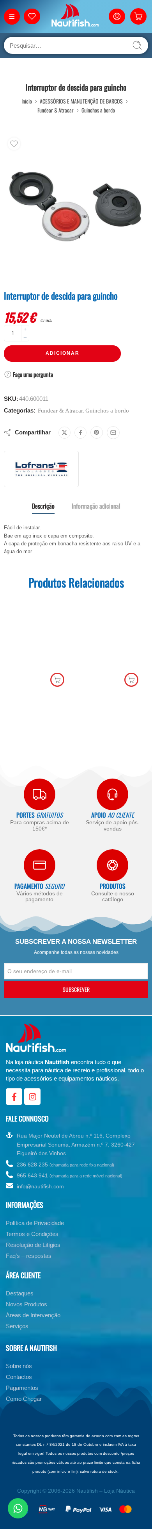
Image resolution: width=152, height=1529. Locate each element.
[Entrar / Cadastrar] (117, 16)
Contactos (19, 1386)
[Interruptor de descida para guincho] (76, 206)
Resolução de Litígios (33, 1254)
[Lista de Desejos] (14, 144)
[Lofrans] (41, 469)
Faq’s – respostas (28, 1265)
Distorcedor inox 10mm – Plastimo (38, 694)
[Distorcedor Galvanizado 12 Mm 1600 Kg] (113, 643)
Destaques (20, 1303)
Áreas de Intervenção (33, 1325)
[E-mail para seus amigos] (113, 432)
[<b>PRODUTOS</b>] (112, 865)
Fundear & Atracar (55, 110)
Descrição (43, 506)
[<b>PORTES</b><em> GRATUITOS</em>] (39, 794)
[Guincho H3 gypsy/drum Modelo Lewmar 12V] (142, 297)
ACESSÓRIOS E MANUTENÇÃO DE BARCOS (81, 101)
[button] (57, 680)
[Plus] (25, 329)
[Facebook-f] (14, 1106)
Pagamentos (22, 1397)
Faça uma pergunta (32, 374)
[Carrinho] (138, 16)
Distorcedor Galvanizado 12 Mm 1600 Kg (113, 694)
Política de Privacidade (35, 1232)
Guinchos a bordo (98, 110)
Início (26, 101)
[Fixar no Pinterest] (96, 432)
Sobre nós (19, 1375)
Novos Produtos (26, 1314)
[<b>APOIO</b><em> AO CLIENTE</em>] (112, 794)
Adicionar (63, 353)
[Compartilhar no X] (64, 433)
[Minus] (25, 337)
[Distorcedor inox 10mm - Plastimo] (39, 643)
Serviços (17, 1336)
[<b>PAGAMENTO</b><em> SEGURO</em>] (39, 865)
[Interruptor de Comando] (127, 297)
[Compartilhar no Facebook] (80, 433)
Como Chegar (24, 1408)
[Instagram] (32, 1106)
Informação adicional (96, 506)
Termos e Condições (32, 1243)
